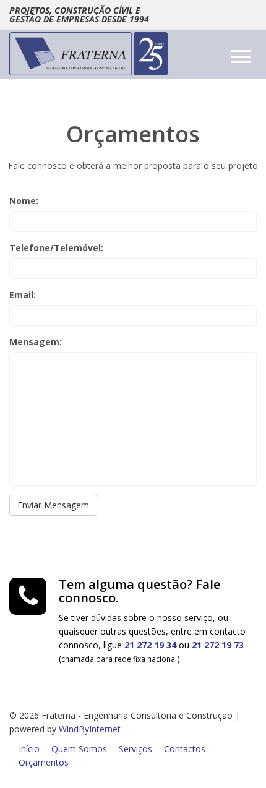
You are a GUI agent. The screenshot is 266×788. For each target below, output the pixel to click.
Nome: (23, 201)
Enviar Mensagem (53, 505)
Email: (22, 295)
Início (29, 749)
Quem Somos (79, 749)
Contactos (184, 749)
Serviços (135, 749)
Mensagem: (35, 342)
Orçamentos (44, 762)
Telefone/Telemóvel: (56, 248)
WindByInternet (90, 729)
